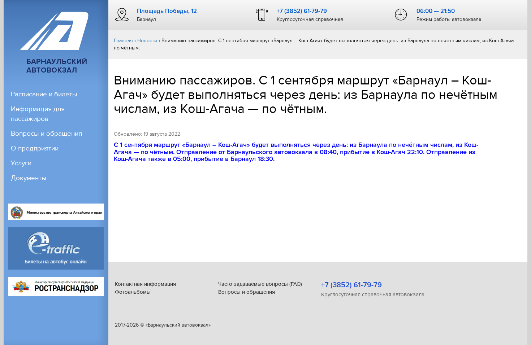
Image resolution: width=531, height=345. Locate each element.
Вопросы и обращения (46, 134)
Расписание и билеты (44, 94)
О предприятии (35, 148)
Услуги (21, 163)
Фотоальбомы (133, 292)
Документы (29, 178)
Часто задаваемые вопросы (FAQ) (260, 284)
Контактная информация (145, 284)
